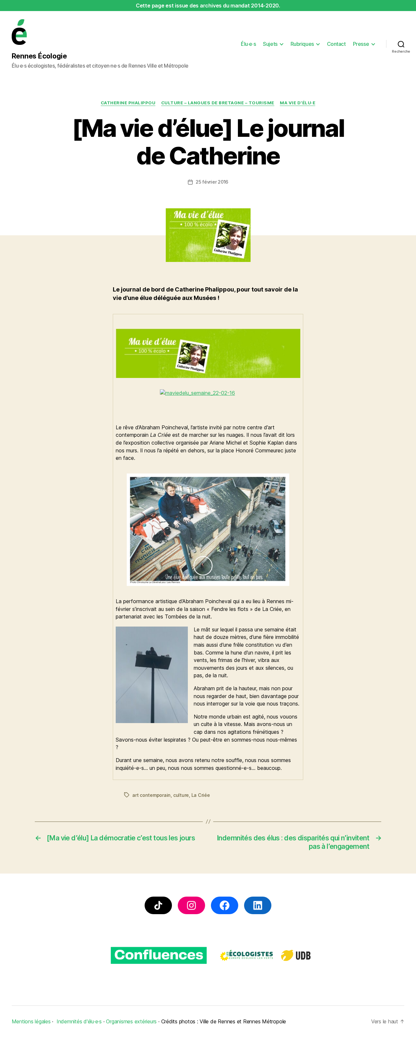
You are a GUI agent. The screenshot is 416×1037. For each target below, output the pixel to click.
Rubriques (302, 44)
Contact (336, 44)
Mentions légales (31, 1021)
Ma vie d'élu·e (297, 102)
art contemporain (151, 795)
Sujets (270, 44)
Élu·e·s (248, 44)
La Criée (200, 795)
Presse (361, 44)
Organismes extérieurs (131, 1021)
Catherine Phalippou (128, 102)
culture (181, 795)
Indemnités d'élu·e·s (79, 1021)
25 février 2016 (212, 182)
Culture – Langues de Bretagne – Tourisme (217, 102)
